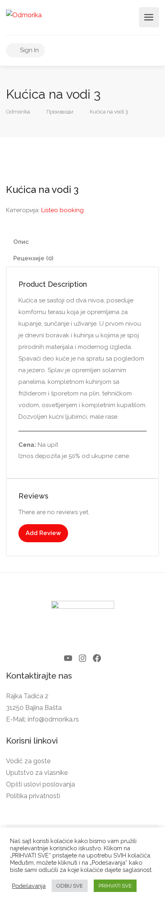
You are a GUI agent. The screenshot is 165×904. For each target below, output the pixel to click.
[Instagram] (82, 658)
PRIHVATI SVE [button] (115, 886)
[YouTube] (68, 658)
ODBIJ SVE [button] (69, 886)
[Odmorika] (24, 14)
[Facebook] (97, 658)
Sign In (28, 50)
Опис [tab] (21, 241)
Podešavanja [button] (29, 885)
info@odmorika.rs (53, 719)
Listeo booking (62, 210)
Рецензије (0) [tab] (33, 258)
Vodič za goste (28, 761)
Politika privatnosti (33, 796)
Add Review (43, 533)
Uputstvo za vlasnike (37, 772)
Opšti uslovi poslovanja (40, 784)
